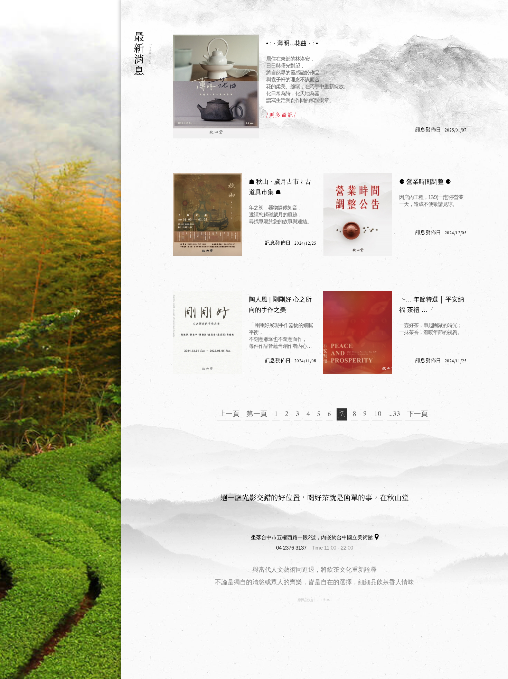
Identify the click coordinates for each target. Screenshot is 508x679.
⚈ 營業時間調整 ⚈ (425, 181)
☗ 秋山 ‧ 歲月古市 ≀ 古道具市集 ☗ (280, 187)
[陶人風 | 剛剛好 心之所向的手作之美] (207, 332)
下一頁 (417, 414)
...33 (394, 414)
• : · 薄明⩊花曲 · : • (292, 43)
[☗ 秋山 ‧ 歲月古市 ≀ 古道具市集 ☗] (207, 214)
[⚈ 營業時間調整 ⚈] (357, 214)
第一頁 (256, 414)
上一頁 (229, 414)
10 (378, 414)
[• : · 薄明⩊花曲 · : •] (216, 86)
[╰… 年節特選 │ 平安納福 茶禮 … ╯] (357, 332)
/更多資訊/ (281, 115)
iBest (326, 599)
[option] (60, 339)
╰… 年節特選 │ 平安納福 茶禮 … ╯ (431, 304)
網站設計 (307, 599)
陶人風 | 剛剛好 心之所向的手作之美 (280, 304)
